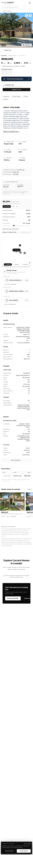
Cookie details (27, 843)
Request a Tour (16, 89)
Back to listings (6, 11)
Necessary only (9, 851)
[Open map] (6, 71)
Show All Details (15, 460)
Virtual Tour (7, 50)
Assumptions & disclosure (25, 232)
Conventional (7, 206)
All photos (27, 45)
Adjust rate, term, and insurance (11, 229)
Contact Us (27, 598)
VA (16, 206)
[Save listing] (26, 15)
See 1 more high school (10, 304)
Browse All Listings (12, 598)
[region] (16, 252)
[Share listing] (30, 15)
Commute (25, 264)
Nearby (17, 264)
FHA (13, 206)
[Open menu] (29, 2)
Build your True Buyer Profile (9, 232)
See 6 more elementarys (10, 284)
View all (29, 489)
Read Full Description (10, 131)
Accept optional (24, 851)
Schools (9, 264)
